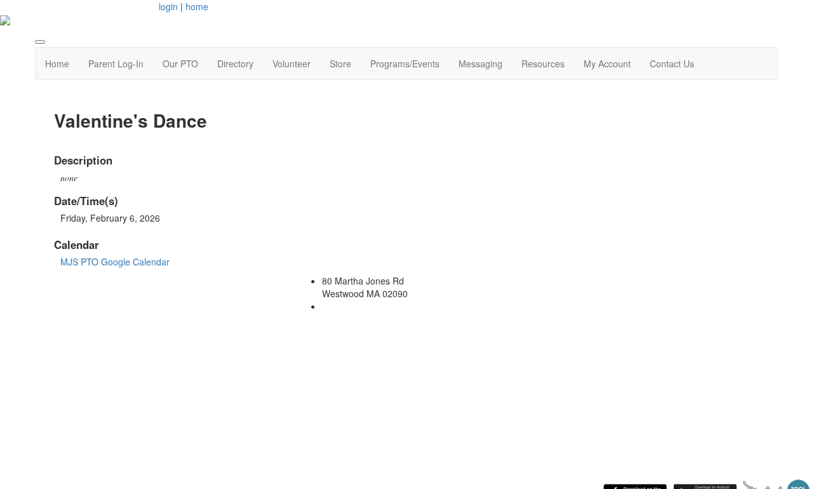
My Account (607, 63)
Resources (543, 63)
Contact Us (672, 63)
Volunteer (291, 63)
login (168, 6)
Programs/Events (405, 63)
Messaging (480, 63)
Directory (235, 63)
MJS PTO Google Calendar (115, 261)
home (196, 6)
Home (57, 63)
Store (340, 63)
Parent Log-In (116, 63)
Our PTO (180, 63)
